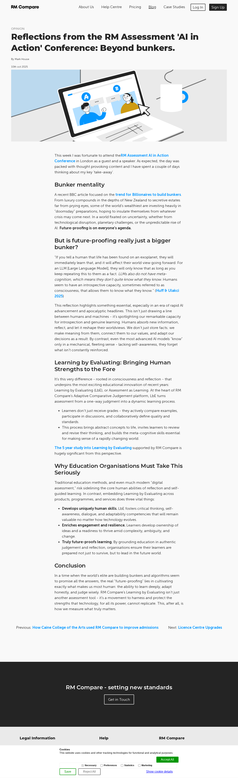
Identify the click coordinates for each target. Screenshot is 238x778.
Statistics (129, 765)
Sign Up (218, 7)
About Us (86, 7)
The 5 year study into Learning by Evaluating (93, 448)
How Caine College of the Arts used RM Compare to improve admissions (95, 627)
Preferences (110, 765)
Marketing (146, 765)
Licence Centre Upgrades (200, 627)
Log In (198, 7)
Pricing (135, 7)
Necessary (91, 765)
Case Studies (174, 7)
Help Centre (111, 7)
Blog (152, 7)
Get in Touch (119, 699)
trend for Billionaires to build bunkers (148, 194)
